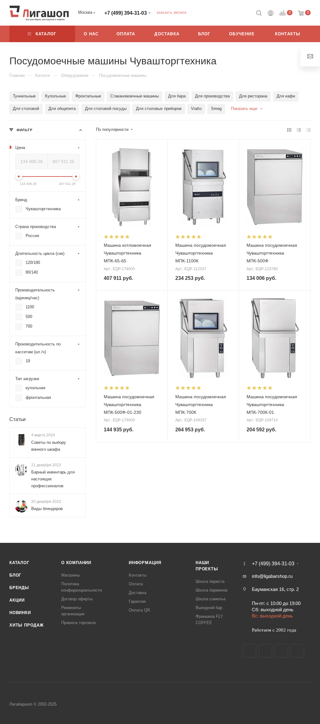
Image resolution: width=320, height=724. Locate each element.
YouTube (281, 650)
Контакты (137, 575)
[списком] (299, 130)
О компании (76, 562)
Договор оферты (76, 599)
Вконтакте (249, 650)
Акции (17, 600)
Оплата (136, 584)
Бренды (19, 587)
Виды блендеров (47, 508)
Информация (145, 562)
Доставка (137, 592)
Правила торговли (78, 622)
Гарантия (137, 601)
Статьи (17, 419)
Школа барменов (212, 590)
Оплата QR (139, 610)
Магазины (70, 575)
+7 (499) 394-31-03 (125, 13)
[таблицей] (308, 130)
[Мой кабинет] (270, 14)
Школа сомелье (211, 599)
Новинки (20, 612)
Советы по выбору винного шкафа (48, 446)
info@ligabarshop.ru (272, 576)
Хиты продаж (26, 625)
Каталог (19, 562)
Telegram (265, 650)
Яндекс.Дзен (297, 650)
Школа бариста (210, 581)
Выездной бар (209, 607)
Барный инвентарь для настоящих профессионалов (53, 479)
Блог (15, 575)
